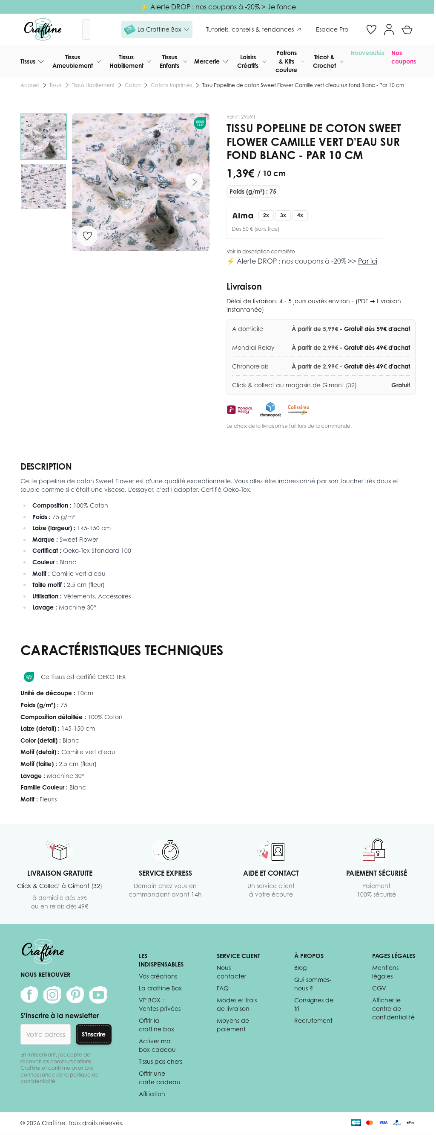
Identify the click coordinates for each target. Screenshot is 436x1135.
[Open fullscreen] (140, 182)
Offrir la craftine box (156, 1025)
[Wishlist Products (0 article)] (371, 29)
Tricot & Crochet (324, 61)
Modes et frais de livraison (237, 1004)
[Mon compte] (389, 29)
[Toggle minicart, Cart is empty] (407, 29)
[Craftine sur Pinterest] (75, 995)
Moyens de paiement (233, 1025)
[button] (156, 29)
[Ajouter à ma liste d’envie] (87, 236)
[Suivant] (194, 182)
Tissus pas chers (160, 1061)
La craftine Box (160, 988)
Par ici (367, 261)
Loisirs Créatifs (247, 61)
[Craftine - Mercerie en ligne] (42, 29)
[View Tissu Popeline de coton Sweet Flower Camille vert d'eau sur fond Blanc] (43, 136)
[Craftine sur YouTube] (98, 995)
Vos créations (158, 976)
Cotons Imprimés (171, 85)
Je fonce (281, 7)
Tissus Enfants (169, 61)
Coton (133, 85)
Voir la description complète (261, 251)
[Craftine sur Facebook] (29, 995)
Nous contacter (231, 972)
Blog (300, 967)
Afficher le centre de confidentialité (393, 1008)
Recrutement (313, 1020)
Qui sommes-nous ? (312, 984)
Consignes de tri (313, 1004)
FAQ (223, 988)
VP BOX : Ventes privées (160, 1004)
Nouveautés (367, 52)
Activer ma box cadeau (157, 1045)
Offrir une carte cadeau (160, 1078)
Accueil (29, 85)
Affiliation (152, 1093)
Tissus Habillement (126, 61)
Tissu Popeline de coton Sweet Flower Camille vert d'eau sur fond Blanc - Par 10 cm (303, 85)
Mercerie (207, 61)
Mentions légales (385, 972)
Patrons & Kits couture (286, 61)
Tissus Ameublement (72, 61)
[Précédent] (87, 182)
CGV (379, 988)
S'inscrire (94, 1034)
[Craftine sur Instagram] (52, 995)
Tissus (27, 61)
